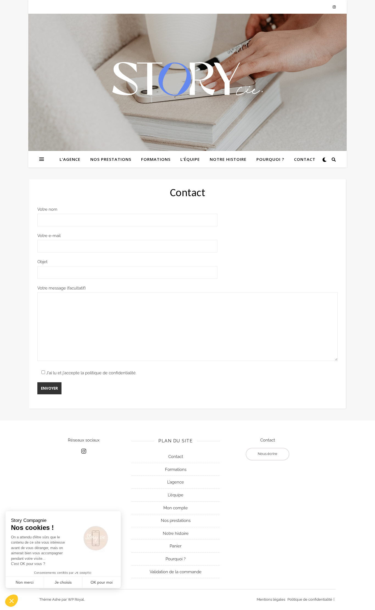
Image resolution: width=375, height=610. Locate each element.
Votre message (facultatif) (61, 288)
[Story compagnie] (187, 78)
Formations (155, 159)
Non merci (24, 582)
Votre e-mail (49, 235)
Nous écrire (267, 454)
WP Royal (76, 600)
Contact (304, 159)
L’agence (70, 159)
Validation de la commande (176, 571)
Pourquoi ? (270, 159)
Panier (175, 546)
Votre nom (47, 209)
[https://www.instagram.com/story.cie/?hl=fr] (83, 451)
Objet (42, 261)
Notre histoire (228, 159)
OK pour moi (102, 582)
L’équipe (190, 159)
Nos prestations (110, 159)
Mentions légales (271, 600)
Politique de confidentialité (309, 600)
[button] (11, 600)
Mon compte (175, 507)
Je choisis (63, 582)
